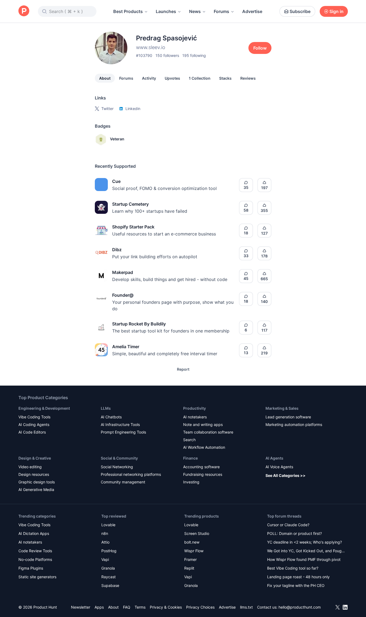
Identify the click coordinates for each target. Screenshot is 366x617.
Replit (189, 568)
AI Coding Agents (33, 424)
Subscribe (300, 11)
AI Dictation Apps (33, 533)
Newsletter (80, 607)
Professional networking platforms (131, 474)
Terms (140, 607)
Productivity (194, 408)
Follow (260, 48)
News (195, 11)
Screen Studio (196, 533)
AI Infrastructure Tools (120, 424)
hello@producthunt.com (299, 607)
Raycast (108, 576)
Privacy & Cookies (166, 607)
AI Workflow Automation (204, 447)
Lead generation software (288, 417)
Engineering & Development (44, 408)
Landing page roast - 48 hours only (298, 576)
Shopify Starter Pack (133, 227)
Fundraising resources (202, 474)
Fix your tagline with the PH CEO (296, 585)
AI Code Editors (32, 432)
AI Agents (274, 458)
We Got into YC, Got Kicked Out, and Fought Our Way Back (306, 551)
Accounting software (201, 466)
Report (183, 369)
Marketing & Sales (282, 408)
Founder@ (123, 295)
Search (189, 439)
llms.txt (246, 607)
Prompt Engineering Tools (123, 432)
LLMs (106, 408)
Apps (99, 607)
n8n (104, 533)
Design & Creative (34, 458)
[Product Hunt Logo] (23, 11)
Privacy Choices (200, 607)
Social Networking (117, 466)
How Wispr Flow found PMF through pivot (304, 559)
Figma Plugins (30, 568)
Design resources (33, 474)
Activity (149, 78)
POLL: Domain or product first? (294, 533)
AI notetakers (195, 417)
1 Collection (199, 78)
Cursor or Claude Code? (288, 524)
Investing (191, 482)
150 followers (167, 55)
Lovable (108, 524)
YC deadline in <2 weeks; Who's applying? (304, 542)
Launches (166, 11)
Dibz (117, 249)
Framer (190, 559)
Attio (105, 542)
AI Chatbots (111, 417)
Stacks (225, 78)
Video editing (30, 466)
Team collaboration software (208, 432)
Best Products (128, 11)
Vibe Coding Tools (34, 417)
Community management (123, 482)
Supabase (110, 585)
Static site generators (37, 576)
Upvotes (172, 78)
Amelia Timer (125, 346)
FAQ (126, 607)
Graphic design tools (36, 482)
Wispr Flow (193, 550)
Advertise (252, 11)
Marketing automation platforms (293, 424)
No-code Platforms (35, 559)
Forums (221, 11)
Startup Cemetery (130, 204)
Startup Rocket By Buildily (139, 324)
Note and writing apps (203, 424)
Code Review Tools (35, 550)
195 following (194, 55)
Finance (190, 458)
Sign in (336, 11)
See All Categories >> (285, 475)
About (105, 78)
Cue (116, 181)
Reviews (248, 78)
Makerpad (122, 272)
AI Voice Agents (279, 466)
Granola (108, 568)
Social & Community (119, 458)
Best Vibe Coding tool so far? (292, 568)
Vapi (105, 559)
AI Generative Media (36, 489)
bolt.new (191, 542)
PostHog (108, 550)
